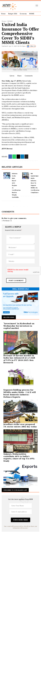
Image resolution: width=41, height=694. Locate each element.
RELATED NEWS (8, 317)
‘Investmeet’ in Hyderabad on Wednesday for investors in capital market (18, 326)
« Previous (5, 220)
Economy (23, 14)
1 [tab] (14, 206)
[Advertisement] (20, 552)
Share (19, 76)
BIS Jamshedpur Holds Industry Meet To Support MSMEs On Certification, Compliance (16, 183)
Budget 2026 (12, 14)
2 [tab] (17, 206)
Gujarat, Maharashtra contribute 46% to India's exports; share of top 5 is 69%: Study (19, 457)
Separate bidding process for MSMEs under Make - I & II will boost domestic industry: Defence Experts (19, 393)
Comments (28, 76)
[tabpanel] (11, 184)
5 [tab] (27, 206)
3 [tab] (20, 206)
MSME (31, 14)
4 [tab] (24, 206)
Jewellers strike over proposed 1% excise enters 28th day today (20, 425)
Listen (11, 76)
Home (3, 14)
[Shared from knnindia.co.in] (26, 156)
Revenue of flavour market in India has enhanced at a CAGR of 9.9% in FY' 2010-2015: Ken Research (19, 359)
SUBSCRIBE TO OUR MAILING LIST (15, 490)
